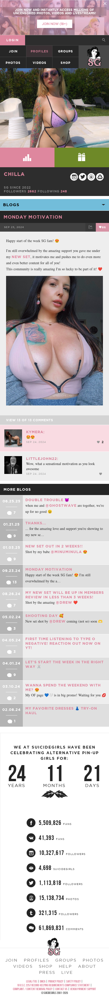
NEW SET (21, 257)
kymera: (35, 432)
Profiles (39, 51)
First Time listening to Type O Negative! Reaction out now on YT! (63, 643)
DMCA (42, 981)
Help (65, 966)
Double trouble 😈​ (47, 500)
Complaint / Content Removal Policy (32, 989)
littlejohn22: (42, 459)
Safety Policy (73, 981)
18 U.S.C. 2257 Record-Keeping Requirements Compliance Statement (53, 985)
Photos (13, 62)
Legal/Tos (31, 981)
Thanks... (35, 523)
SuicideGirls (94, 51)
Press (47, 972)
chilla (14, 174)
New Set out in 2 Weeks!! (54, 546)
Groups (65, 51)
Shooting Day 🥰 (44, 616)
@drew (64, 602)
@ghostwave (61, 505)
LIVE (67, 972)
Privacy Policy (55, 981)
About (87, 966)
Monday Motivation (33, 216)
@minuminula (66, 552)
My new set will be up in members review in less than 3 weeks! (64, 595)
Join (13, 51)
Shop (65, 62)
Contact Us (61, 989)
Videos (39, 62)
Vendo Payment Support (83, 989)
